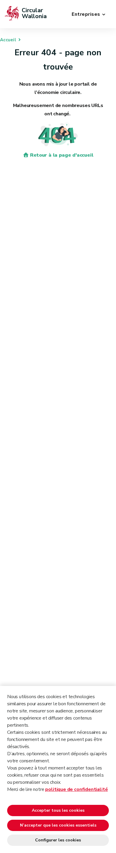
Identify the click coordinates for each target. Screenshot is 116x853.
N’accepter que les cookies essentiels (58, 825)
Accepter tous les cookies (58, 810)
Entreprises (86, 14)
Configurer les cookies (58, 840)
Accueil (8, 40)
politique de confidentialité (76, 789)
